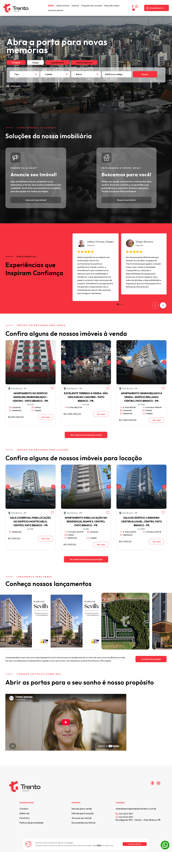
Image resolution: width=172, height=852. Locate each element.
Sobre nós (25, 813)
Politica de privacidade (31, 822)
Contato (24, 808)
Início (51, 5)
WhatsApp (165, 842)
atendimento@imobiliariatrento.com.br (136, 808)
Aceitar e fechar (134, 844)
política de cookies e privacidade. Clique (84, 845)
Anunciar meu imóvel (36, 200)
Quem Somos (62, 5)
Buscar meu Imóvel (126, 200)
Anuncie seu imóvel (81, 818)
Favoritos (24, 818)
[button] (75, 5)
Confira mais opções (151, 659)
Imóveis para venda (82, 808)
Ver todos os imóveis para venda (86, 435)
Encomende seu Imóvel (83, 822)
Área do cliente (55, 10)
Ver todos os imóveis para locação (86, 559)
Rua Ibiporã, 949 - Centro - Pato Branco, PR (138, 820)
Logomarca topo (36, 7)
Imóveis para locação (83, 813)
